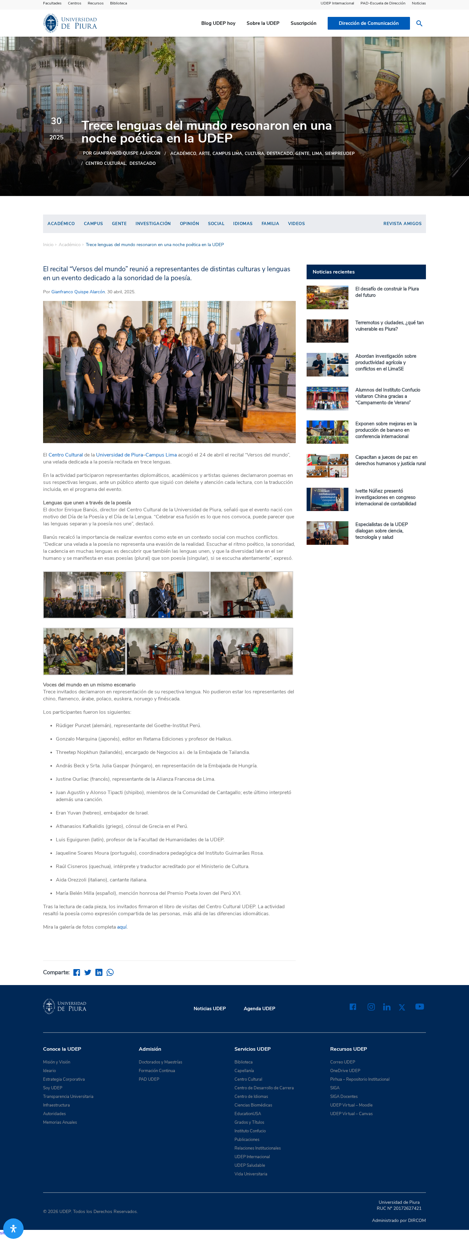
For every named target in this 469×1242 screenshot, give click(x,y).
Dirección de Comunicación (369, 23)
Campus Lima (227, 154)
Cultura (254, 154)
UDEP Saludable (249, 1165)
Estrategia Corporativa (64, 1079)
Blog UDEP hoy (218, 23)
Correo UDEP (342, 1062)
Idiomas (243, 224)
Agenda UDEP (259, 1008)
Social (216, 224)
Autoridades (54, 1114)
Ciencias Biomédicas (253, 1105)
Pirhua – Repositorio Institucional (360, 1079)
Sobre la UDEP (263, 23)
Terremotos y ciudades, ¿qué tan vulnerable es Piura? (389, 325)
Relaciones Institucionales (257, 1148)
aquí (122, 927)
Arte (204, 154)
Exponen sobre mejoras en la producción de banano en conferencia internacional (386, 430)
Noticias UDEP (210, 1008)
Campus (93, 224)
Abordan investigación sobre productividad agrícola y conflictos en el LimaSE (385, 362)
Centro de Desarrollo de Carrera (264, 1088)
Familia (270, 224)
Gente (302, 154)
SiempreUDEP (340, 154)
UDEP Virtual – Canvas (351, 1114)
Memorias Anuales (60, 1122)
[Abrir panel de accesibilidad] (13, 1228)
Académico (183, 154)
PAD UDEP (149, 1079)
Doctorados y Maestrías (160, 1062)
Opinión (189, 224)
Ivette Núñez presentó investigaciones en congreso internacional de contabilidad (385, 497)
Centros (74, 3)
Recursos (96, 3)
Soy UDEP (52, 1088)
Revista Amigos (402, 224)
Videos (296, 224)
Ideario (49, 1071)
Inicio (48, 245)
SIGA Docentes (344, 1097)
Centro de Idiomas (251, 1097)
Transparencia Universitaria (68, 1097)
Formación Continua (157, 1071)
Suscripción (303, 23)
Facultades (52, 3)
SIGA (334, 1088)
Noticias (419, 3)
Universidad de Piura (119, 454)
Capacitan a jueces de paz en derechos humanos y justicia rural (390, 460)
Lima (317, 154)
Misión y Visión (56, 1062)
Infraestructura (56, 1105)
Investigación (153, 224)
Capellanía (244, 1071)
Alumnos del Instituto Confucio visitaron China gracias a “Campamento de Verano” (387, 396)
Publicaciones (246, 1140)
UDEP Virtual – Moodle (351, 1105)
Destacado (143, 163)
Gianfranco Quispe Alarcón (78, 292)
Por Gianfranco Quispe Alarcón (121, 153)
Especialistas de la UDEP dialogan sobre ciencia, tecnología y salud (381, 530)
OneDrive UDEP (345, 1071)
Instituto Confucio (250, 1131)
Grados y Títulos (249, 1122)
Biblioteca (118, 3)
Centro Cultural (106, 163)
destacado (280, 154)
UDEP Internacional (337, 3)
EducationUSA (247, 1114)
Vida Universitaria (250, 1174)
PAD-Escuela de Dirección (383, 3)
